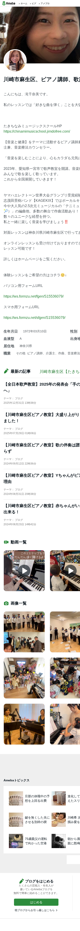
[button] (36, 902)
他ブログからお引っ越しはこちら (35, 910)
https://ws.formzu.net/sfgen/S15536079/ (34, 317)
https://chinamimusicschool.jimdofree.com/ (37, 131)
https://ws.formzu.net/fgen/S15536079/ (34, 296)
